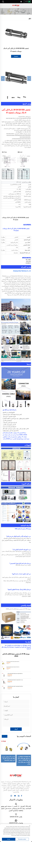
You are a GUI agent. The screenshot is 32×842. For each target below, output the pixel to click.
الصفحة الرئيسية (23, 13)
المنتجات (15, 13)
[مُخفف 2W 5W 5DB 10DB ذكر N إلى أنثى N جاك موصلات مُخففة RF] (16, 78)
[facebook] (21, 795)
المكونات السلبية (7, 13)
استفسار (16, 56)
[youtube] (15, 795)
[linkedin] (18, 795)
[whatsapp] (11, 795)
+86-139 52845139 (14, 817)
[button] (6, 736)
